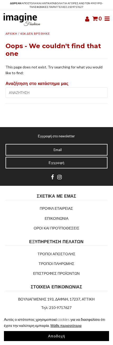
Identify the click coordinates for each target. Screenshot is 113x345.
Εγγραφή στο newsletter (56, 136)
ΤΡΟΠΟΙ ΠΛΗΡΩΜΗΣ (56, 263)
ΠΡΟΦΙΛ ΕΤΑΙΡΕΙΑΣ (56, 208)
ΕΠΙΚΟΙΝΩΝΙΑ (56, 218)
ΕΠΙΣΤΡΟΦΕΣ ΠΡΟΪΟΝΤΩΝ (56, 273)
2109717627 (75, 6)
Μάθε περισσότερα (65, 325)
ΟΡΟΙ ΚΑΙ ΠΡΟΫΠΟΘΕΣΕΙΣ (56, 228)
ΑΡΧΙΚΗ (11, 33)
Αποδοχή (56, 336)
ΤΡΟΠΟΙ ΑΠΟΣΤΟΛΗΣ (56, 254)
